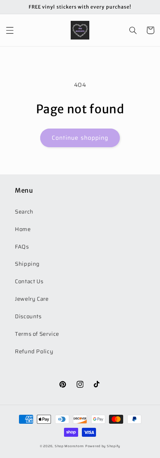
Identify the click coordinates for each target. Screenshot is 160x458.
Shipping (27, 263)
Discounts (28, 316)
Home (23, 229)
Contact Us (29, 281)
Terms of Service (37, 333)
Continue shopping (80, 137)
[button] (9, 30)
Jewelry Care (32, 298)
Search (24, 211)
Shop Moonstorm (69, 446)
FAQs (22, 246)
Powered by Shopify (102, 446)
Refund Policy (34, 351)
